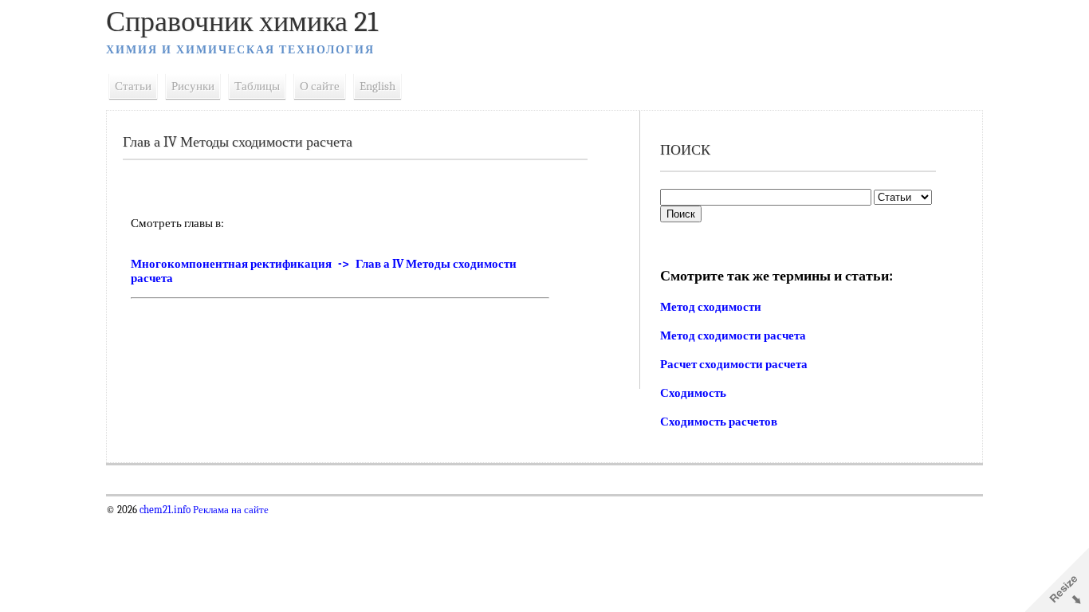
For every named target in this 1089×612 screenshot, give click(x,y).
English (377, 86)
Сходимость (693, 393)
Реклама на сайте (230, 510)
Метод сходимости (710, 307)
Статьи (133, 86)
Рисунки (192, 86)
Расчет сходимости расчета (734, 364)
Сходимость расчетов (718, 421)
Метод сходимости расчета (733, 335)
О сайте (320, 86)
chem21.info (165, 510)
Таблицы (257, 86)
